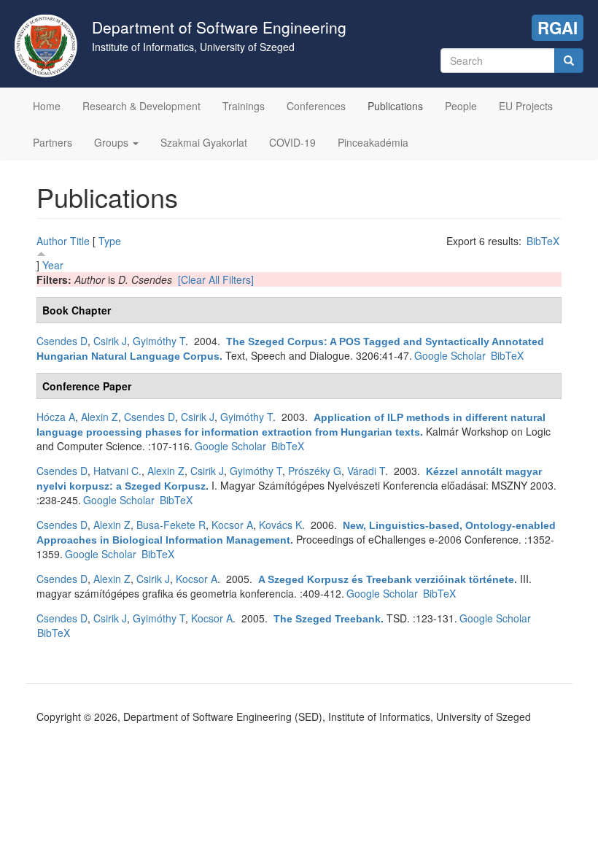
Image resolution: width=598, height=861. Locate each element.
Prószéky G (314, 470)
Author (51, 240)
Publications (395, 106)
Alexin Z (99, 416)
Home (47, 106)
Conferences (316, 106)
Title (80, 240)
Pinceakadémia (373, 142)
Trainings (243, 106)
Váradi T (366, 470)
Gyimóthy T (159, 340)
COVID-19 (292, 142)
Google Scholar (450, 355)
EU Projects (526, 106)
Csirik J (110, 340)
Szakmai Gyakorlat (203, 142)
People (461, 106)
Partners (52, 142)
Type (109, 240)
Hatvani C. (117, 470)
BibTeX (543, 240)
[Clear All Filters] (216, 279)
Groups (112, 142)
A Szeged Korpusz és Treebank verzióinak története (386, 579)
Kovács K (280, 524)
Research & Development (141, 106)
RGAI (557, 27)
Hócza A (55, 416)
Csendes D (62, 340)
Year (52, 265)
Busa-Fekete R (171, 524)
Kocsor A (232, 524)
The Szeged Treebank (327, 619)
